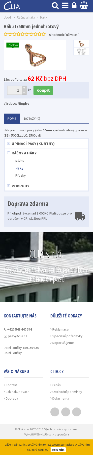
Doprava (12, 398)
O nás (56, 385)
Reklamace (60, 329)
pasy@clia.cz (17, 336)
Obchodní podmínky (67, 391)
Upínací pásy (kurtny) (33, 143)
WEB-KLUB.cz (42, 434)
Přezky (20, 175)
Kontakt (11, 385)
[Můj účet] (74, 5)
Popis (12, 118)
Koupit (43, 90)
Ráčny (19, 161)
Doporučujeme (63, 342)
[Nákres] (81, 52)
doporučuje (62, 434)
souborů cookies (37, 450)
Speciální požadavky (67, 336)
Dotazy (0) (32, 118)
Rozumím (58, 450)
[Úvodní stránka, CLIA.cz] (12, 5)
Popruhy (20, 185)
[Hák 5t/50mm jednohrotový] (81, 44)
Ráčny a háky (24, 152)
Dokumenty (60, 398)
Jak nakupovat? (17, 391)
